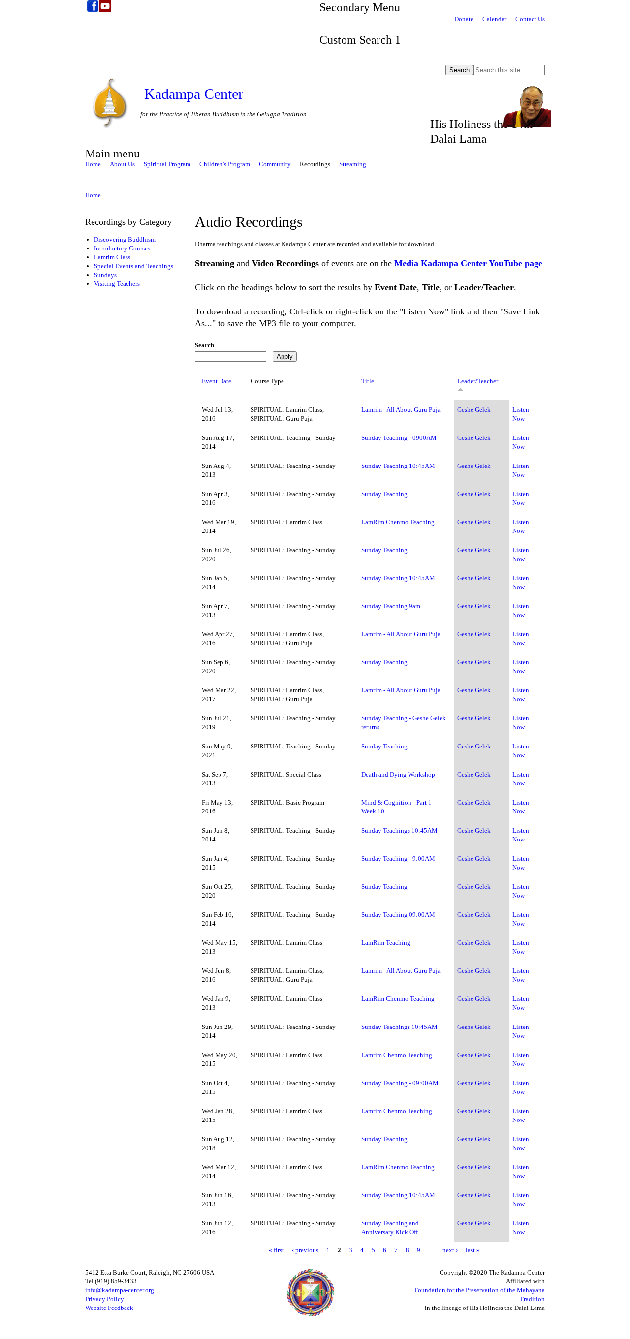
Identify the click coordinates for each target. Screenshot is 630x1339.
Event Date (216, 381)
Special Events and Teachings (133, 266)
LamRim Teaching (385, 942)
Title (367, 381)
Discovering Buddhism (125, 239)
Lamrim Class (112, 257)
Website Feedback (109, 1307)
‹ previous (305, 1250)
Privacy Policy (104, 1299)
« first (276, 1250)
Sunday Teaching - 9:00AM (398, 858)
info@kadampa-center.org (119, 1290)
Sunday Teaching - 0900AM (399, 437)
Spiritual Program (167, 164)
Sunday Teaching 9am (390, 606)
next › (450, 1250)
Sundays (105, 275)
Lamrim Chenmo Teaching (396, 1055)
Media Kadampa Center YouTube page (468, 263)
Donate (463, 19)
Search (204, 345)
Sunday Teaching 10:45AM (398, 465)
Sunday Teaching (384, 494)
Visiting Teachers (117, 283)
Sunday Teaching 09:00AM (398, 914)
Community (275, 164)
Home (93, 164)
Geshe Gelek (474, 409)
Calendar (494, 19)
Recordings (315, 164)
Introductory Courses (122, 248)
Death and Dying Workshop (398, 774)
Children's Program (224, 164)
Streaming (352, 164)
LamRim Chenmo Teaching (398, 522)
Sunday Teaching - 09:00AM (400, 1083)
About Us (122, 164)
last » (473, 1250)
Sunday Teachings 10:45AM (399, 830)
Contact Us (530, 19)
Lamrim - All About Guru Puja (401, 409)
